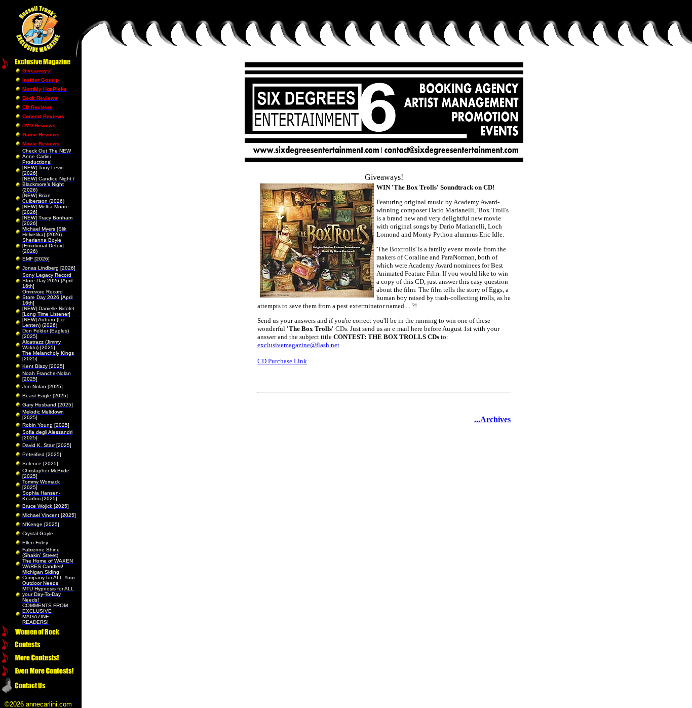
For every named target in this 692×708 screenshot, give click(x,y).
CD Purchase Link (282, 361)
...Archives (492, 419)
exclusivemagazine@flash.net (298, 345)
